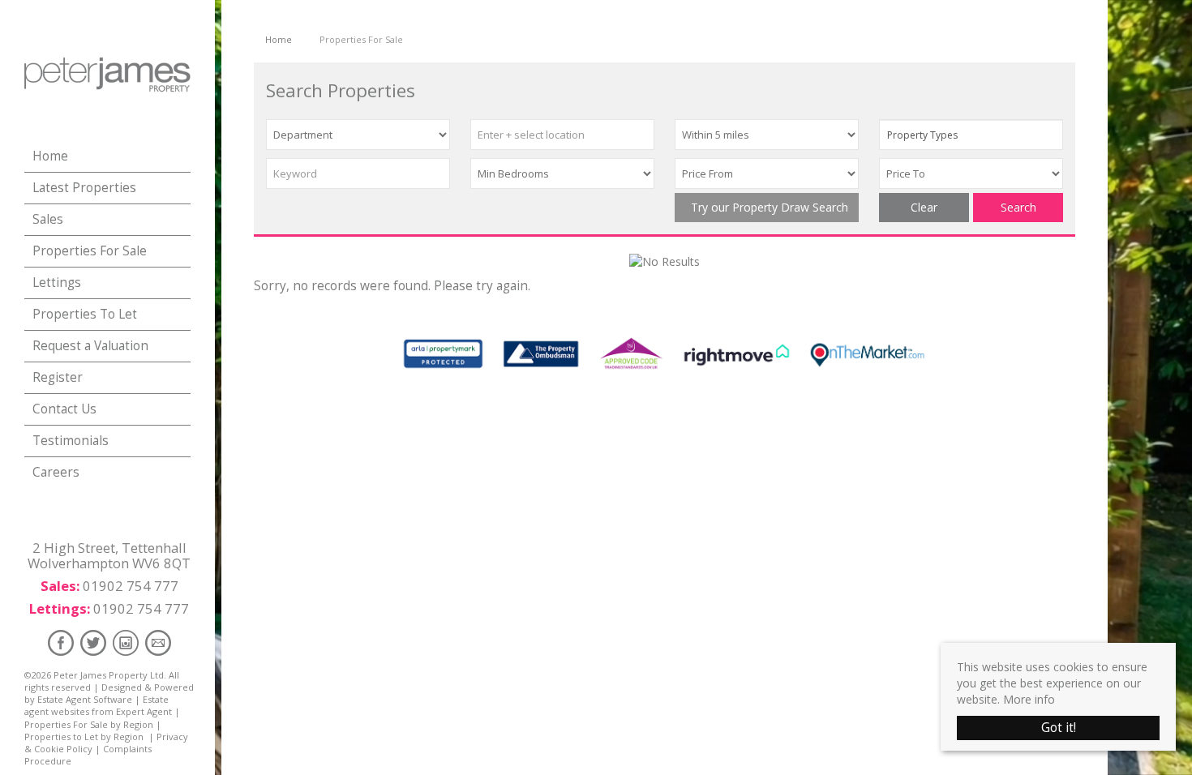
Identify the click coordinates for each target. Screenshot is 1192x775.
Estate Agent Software (84, 699)
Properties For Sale (89, 250)
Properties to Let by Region (84, 736)
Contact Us (64, 408)
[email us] (158, 642)
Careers (55, 472)
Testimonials (70, 440)
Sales (47, 219)
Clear (924, 207)
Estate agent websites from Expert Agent (98, 705)
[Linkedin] (126, 642)
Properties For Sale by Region (88, 724)
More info (1029, 699)
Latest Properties (84, 187)
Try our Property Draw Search (766, 207)
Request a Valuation (90, 345)
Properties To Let (84, 314)
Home (50, 156)
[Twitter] (93, 642)
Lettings (56, 282)
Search (1018, 207)
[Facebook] (61, 642)
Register (57, 377)
